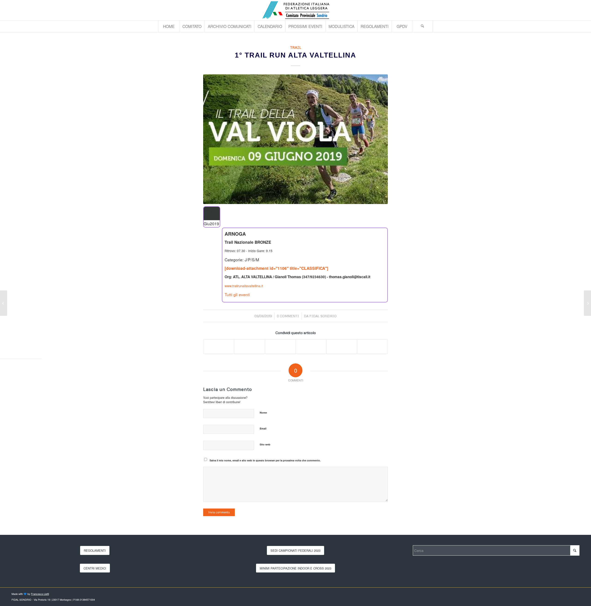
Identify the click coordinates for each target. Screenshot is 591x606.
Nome (263, 412)
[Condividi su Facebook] (218, 346)
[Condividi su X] (249, 346)
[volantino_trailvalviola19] (295, 139)
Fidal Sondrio (323, 316)
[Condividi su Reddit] (341, 346)
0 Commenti (288, 316)
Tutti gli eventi (237, 294)
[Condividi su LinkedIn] (311, 346)
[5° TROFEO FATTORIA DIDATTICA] (3, 303)
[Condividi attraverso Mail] (372, 346)
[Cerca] (422, 26)
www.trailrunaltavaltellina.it (244, 285)
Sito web (265, 444)
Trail (295, 47)
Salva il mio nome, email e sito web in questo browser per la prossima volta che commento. (265, 460)
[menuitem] (168, 26)
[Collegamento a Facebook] (576, 10)
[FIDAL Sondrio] (295, 10)
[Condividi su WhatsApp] (280, 346)
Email (263, 428)
